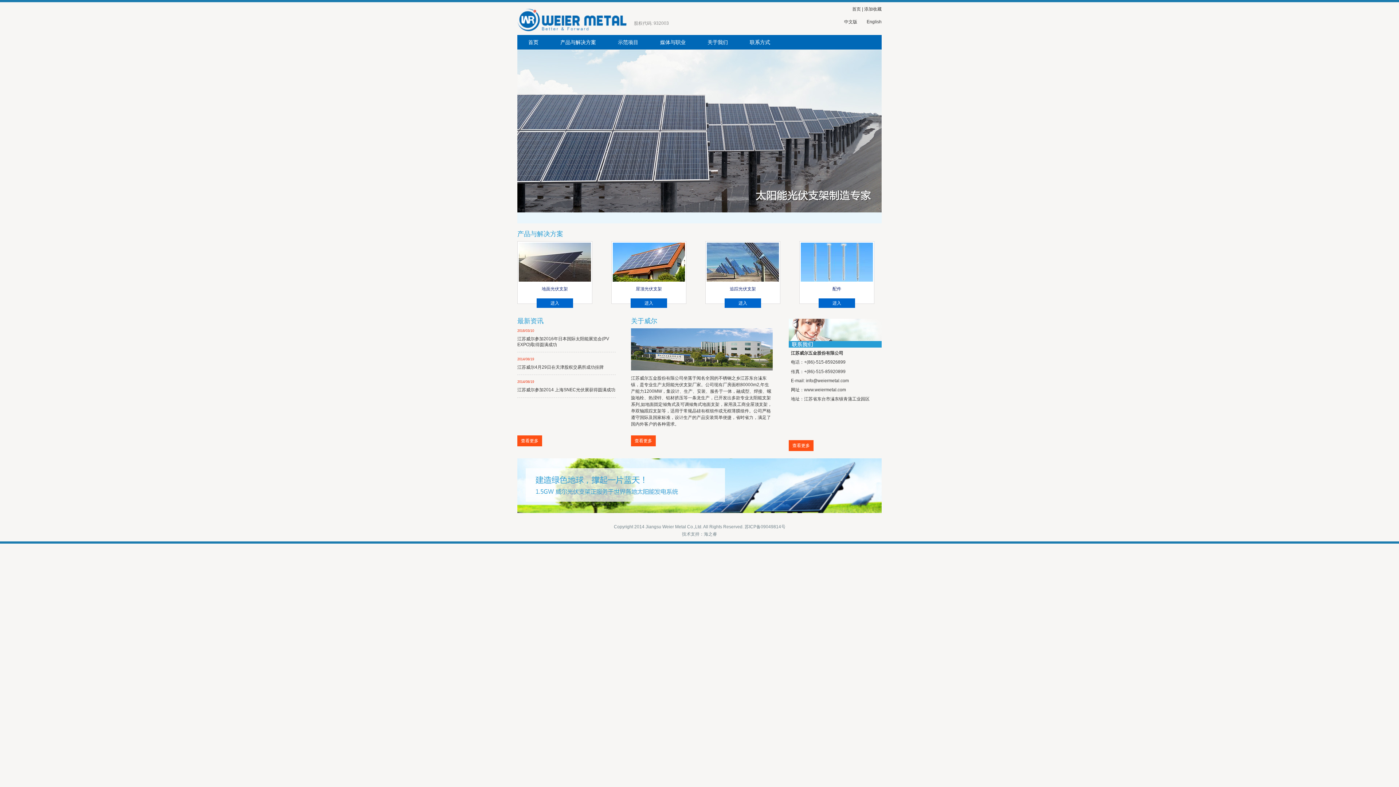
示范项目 (628, 42)
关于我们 (718, 42)
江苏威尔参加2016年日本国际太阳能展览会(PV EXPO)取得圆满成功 (563, 338)
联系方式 (760, 42)
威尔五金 (586, 18)
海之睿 (710, 534)
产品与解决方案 (578, 42)
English (874, 21)
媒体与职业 (673, 42)
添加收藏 (873, 9)
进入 (554, 303)
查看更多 (529, 440)
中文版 (850, 21)
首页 (856, 9)
